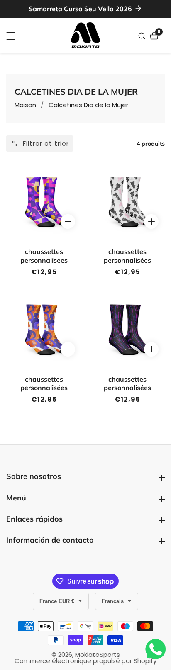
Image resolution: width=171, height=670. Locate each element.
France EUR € (57, 601)
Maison (25, 104)
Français (113, 601)
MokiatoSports (97, 654)
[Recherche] (143, 36)
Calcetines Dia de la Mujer (88, 104)
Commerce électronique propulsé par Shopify (85, 661)
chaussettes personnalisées (44, 255)
